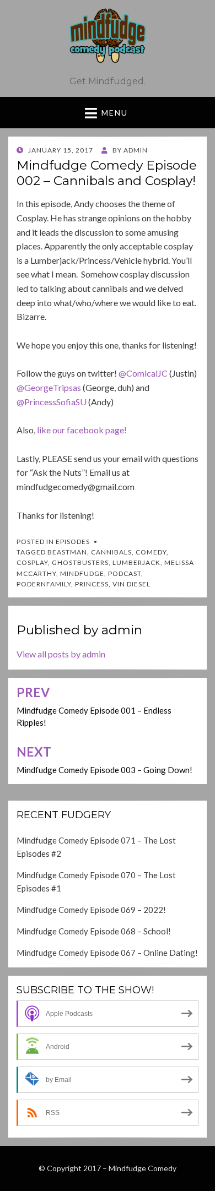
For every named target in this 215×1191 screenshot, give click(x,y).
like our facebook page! (82, 430)
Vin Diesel (131, 584)
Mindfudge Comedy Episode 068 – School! (94, 931)
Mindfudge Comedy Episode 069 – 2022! (91, 910)
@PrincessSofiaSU (52, 401)
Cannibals (111, 552)
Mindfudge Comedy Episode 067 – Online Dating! (107, 953)
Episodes (73, 541)
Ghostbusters (80, 562)
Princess (92, 584)
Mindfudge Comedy (142, 1168)
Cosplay (32, 562)
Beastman (67, 552)
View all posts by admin (61, 654)
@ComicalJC (143, 373)
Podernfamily (44, 584)
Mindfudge (82, 573)
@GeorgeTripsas (49, 387)
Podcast (124, 573)
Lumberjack (136, 562)
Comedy (151, 552)
